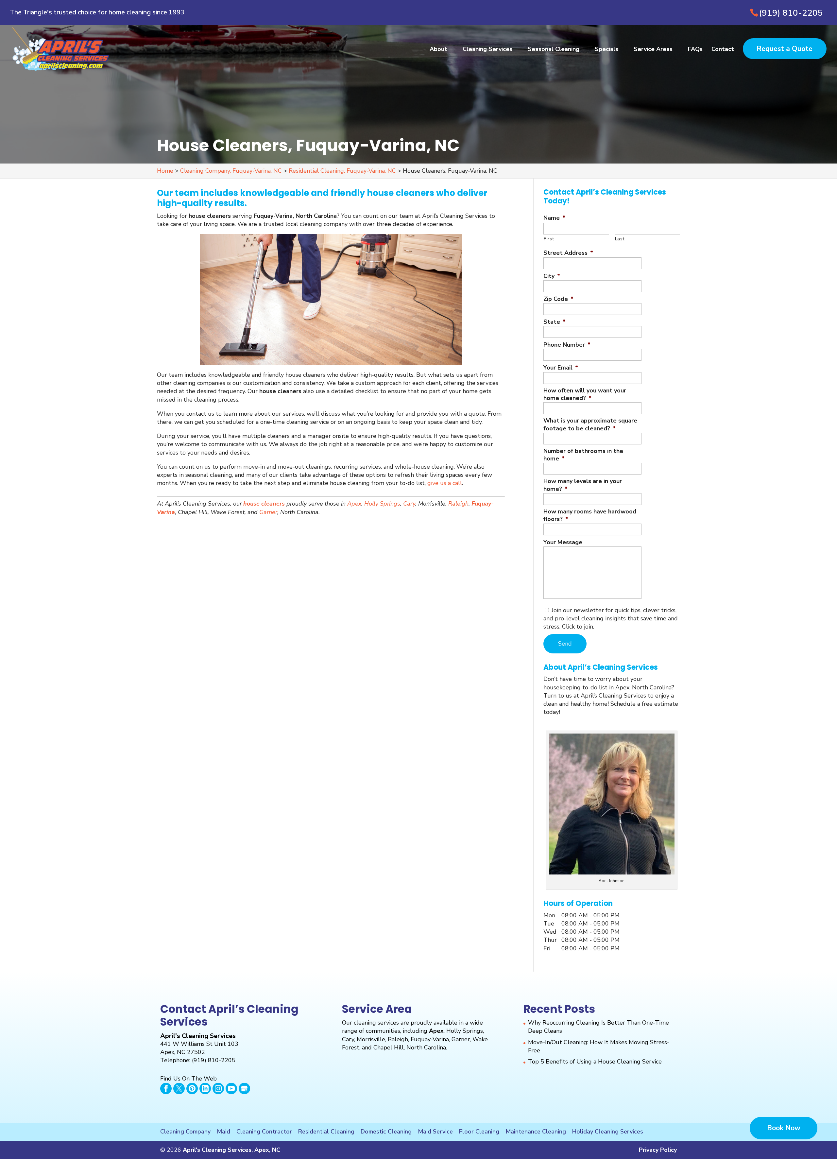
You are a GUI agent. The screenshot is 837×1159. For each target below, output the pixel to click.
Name (554, 218)
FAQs (695, 50)
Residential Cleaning (326, 1131)
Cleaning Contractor (264, 1131)
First (549, 238)
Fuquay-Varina (430, 1039)
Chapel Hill (388, 1047)
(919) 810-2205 (791, 13)
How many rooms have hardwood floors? (589, 515)
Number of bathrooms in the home (583, 454)
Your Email (560, 368)
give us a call (444, 483)
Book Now (783, 1128)
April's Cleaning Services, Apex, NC (231, 1150)
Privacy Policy (658, 1150)
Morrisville (371, 1039)
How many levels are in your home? (582, 485)
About (438, 50)
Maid (223, 1131)
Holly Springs (382, 504)
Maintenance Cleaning (535, 1131)
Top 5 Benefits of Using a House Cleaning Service (595, 1061)
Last (620, 238)
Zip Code (558, 299)
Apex (354, 504)
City (551, 276)
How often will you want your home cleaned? (584, 394)
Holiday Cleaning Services (607, 1131)
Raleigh (458, 504)
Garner (268, 512)
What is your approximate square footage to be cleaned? (590, 424)
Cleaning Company (185, 1131)
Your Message (562, 542)
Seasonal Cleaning (553, 50)
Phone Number (566, 345)
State (554, 322)
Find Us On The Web (188, 1078)
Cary (409, 504)
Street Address (568, 253)
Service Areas (653, 50)
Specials (606, 50)
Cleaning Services (487, 50)
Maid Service (435, 1131)
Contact (722, 50)
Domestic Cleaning (386, 1131)
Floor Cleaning (479, 1131)
